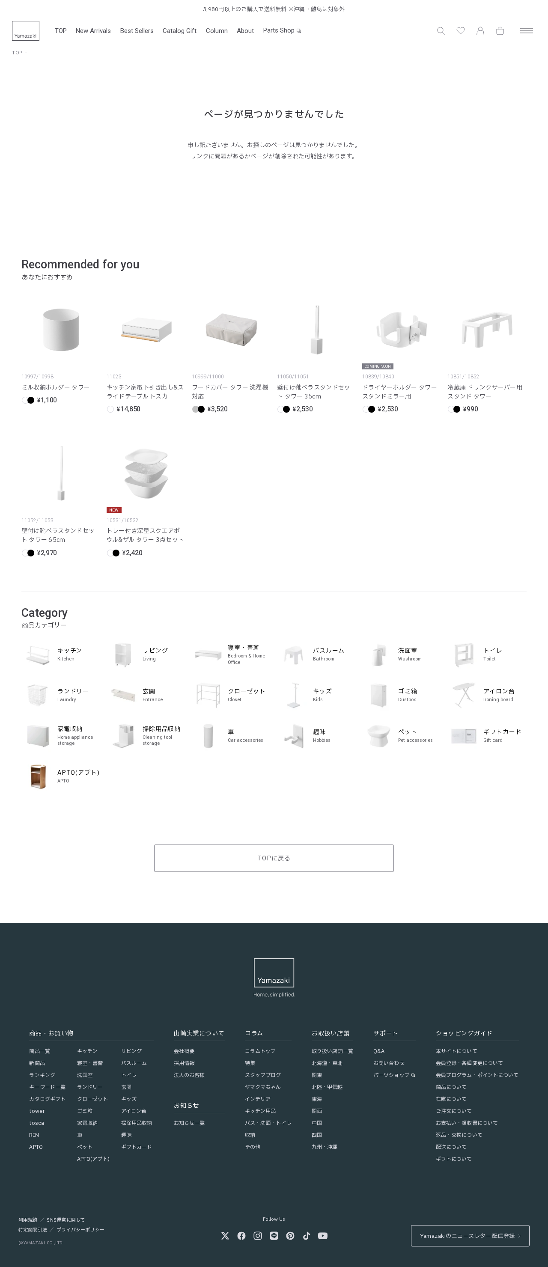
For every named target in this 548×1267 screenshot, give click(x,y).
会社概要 (184, 1051)
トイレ (129, 1075)
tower (37, 1111)
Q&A (378, 1051)
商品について (451, 1087)
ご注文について (454, 1111)
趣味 (126, 1135)
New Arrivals (93, 31)
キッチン (87, 1051)
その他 (252, 1147)
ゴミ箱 (84, 1111)
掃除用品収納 (136, 1123)
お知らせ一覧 (189, 1123)
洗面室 (84, 1075)
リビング (131, 1051)
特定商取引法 (32, 1230)
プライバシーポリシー (80, 1230)
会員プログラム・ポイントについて (477, 1075)
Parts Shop (279, 30)
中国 (317, 1123)
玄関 (126, 1087)
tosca (36, 1123)
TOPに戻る (274, 858)
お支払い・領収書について (467, 1123)
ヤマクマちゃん (263, 1087)
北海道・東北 (327, 1063)
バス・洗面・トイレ (268, 1123)
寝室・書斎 (90, 1063)
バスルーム (134, 1063)
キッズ (129, 1099)
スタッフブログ (263, 1075)
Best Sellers (137, 31)
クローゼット (92, 1099)
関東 (317, 1075)
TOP (61, 31)
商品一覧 (39, 1051)
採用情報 (184, 1063)
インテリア (258, 1099)
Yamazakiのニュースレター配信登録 (467, 1236)
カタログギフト (47, 1099)
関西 (317, 1111)
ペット (84, 1147)
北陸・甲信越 (327, 1087)
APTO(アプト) (93, 1159)
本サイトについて (456, 1051)
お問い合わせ (389, 1063)
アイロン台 (134, 1111)
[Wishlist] (460, 30)
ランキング (42, 1075)
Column (217, 31)
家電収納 (87, 1123)
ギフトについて (454, 1159)
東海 (317, 1099)
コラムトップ (260, 1051)
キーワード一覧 (47, 1087)
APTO (35, 1147)
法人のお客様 (189, 1075)
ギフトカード (136, 1147)
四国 (317, 1135)
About (245, 31)
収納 (250, 1135)
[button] (441, 30)
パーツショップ (391, 1075)
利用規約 (28, 1220)
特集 (250, 1063)
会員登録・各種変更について (469, 1063)
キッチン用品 (260, 1111)
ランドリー (90, 1087)
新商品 (37, 1063)
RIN (34, 1135)
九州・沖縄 (325, 1147)
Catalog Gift (180, 31)
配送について (451, 1147)
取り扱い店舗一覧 (332, 1051)
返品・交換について (459, 1135)
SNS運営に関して (66, 1220)
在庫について (451, 1099)
